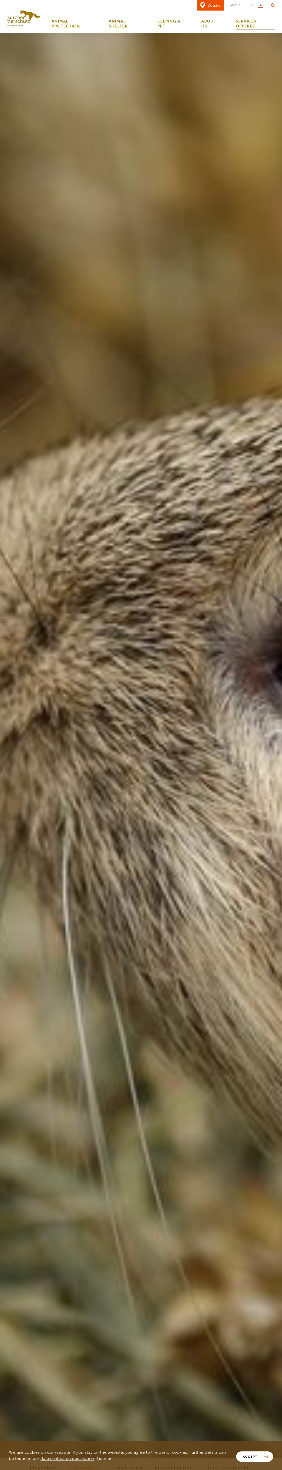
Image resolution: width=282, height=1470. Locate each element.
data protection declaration (67, 1458)
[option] (253, 5)
